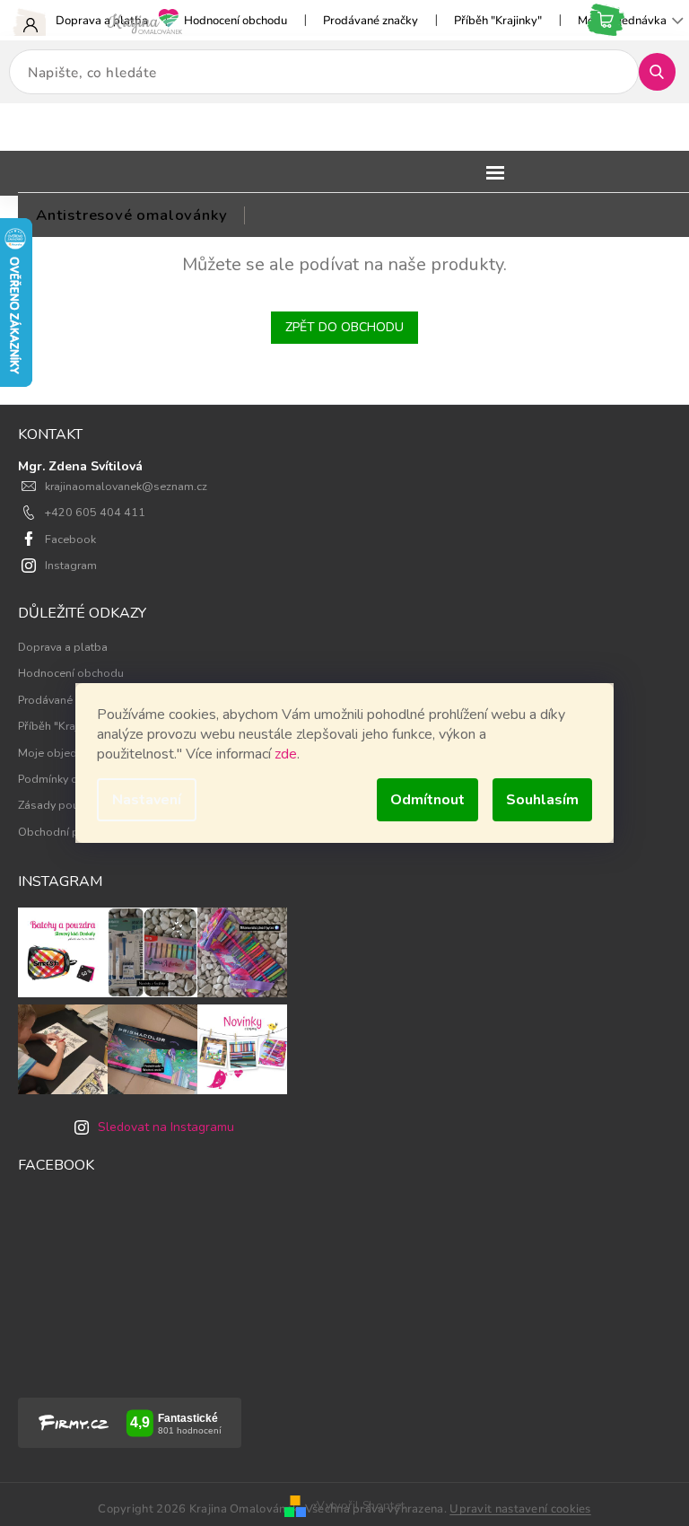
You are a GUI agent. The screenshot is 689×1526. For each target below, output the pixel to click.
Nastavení (146, 800)
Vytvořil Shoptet (361, 1505)
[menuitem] (131, 215)
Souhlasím (542, 800)
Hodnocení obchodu (235, 21)
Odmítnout (427, 800)
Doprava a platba (102, 21)
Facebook (70, 539)
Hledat (664, 71)
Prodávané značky (370, 21)
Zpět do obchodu (344, 327)
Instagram (71, 565)
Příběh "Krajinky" (498, 21)
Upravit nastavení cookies (520, 1509)
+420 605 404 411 (95, 512)
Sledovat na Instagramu (166, 1127)
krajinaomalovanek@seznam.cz (126, 486)
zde (286, 754)
